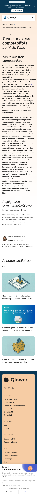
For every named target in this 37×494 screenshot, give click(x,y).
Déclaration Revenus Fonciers (14, 406)
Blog (11, 24)
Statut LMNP (8, 412)
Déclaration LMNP (10, 399)
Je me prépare (17, 10)
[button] (32, 17)
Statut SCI (8, 415)
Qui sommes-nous (10, 452)
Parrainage (8, 459)
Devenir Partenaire (11, 456)
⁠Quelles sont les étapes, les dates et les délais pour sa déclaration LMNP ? (17, 297)
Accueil (4, 24)
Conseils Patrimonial (11, 409)
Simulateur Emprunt (11, 442)
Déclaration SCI (9, 402)
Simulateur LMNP (10, 439)
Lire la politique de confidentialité (11, 485)
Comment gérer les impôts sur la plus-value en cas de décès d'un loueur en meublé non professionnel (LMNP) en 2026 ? (18, 329)
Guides (6, 429)
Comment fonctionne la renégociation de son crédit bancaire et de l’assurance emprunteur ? (18, 360)
